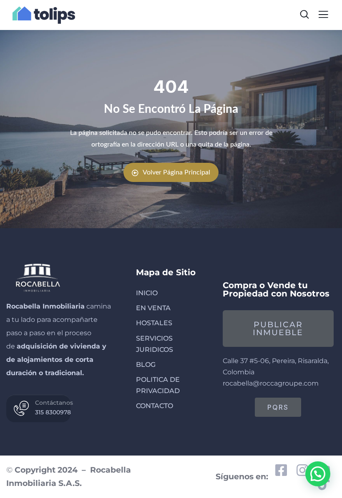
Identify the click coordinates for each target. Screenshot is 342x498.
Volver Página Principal (176, 172)
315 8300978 (53, 412)
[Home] (37, 277)
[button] (317, 473)
